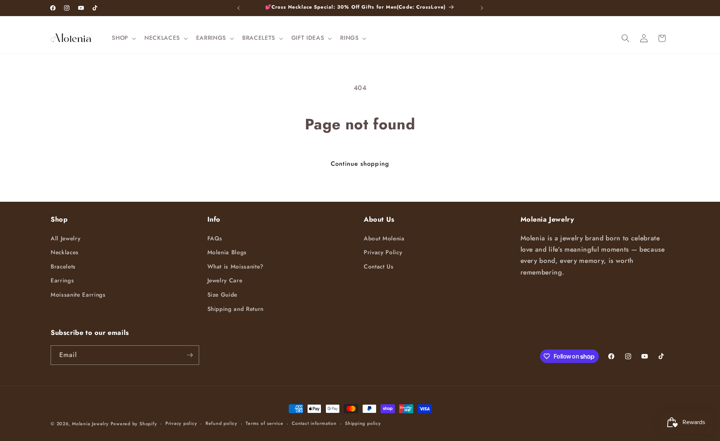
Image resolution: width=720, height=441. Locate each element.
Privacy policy (181, 423)
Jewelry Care (225, 280)
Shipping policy (363, 423)
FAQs (215, 238)
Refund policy (221, 423)
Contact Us (379, 266)
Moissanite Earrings (78, 295)
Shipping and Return (235, 309)
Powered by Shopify (134, 423)
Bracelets (63, 266)
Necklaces (65, 252)
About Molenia (384, 238)
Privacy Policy (383, 252)
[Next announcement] (482, 8)
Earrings (62, 280)
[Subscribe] (190, 355)
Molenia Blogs (227, 252)
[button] (123, 38)
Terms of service (264, 423)
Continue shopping (360, 163)
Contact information (314, 423)
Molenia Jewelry (90, 423)
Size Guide (222, 295)
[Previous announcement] (238, 8)
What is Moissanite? (235, 266)
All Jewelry (65, 238)
